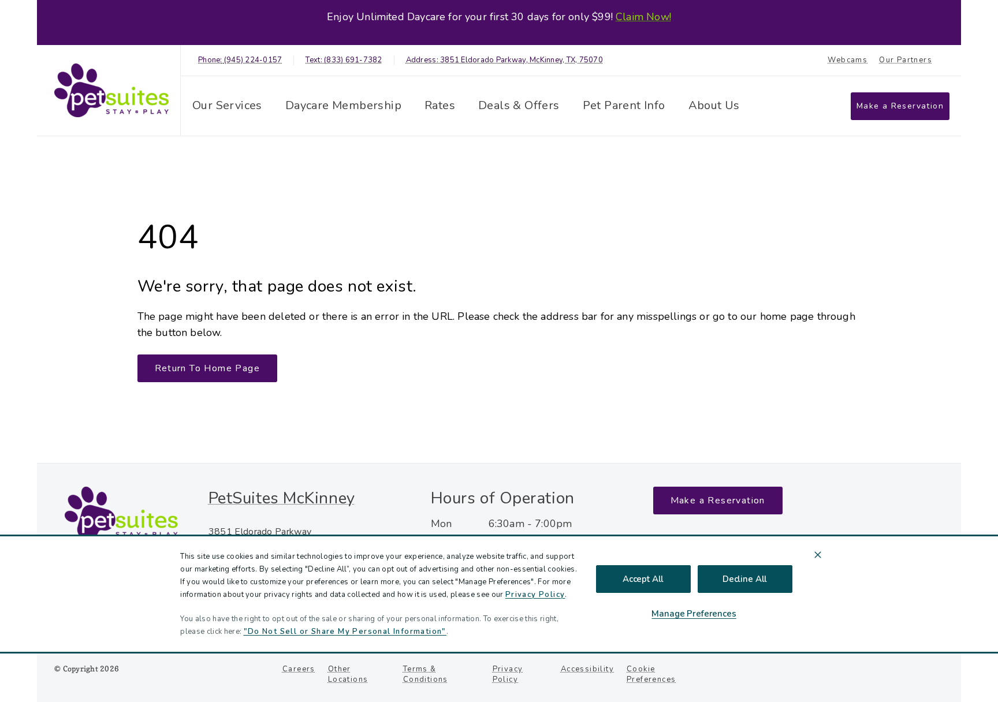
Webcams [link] (847, 60)
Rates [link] (439, 105)
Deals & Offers (519, 105)
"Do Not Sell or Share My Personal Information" (345, 631)
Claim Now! (643, 17)
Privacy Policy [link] (508, 674)
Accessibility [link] (587, 669)
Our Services (227, 105)
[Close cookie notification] (818, 554)
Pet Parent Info (624, 105)
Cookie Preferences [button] (651, 674)
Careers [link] (298, 669)
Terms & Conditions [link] (425, 674)
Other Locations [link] (348, 674)
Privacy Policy (535, 594)
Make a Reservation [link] (900, 105)
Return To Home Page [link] (207, 368)
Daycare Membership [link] (343, 105)
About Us (714, 105)
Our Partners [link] (905, 60)
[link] (111, 90)
